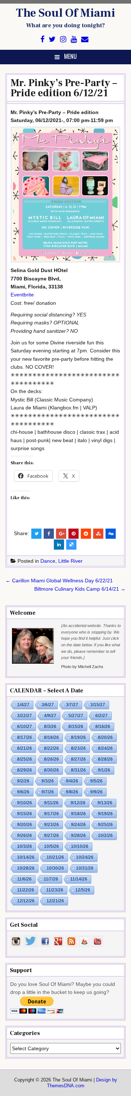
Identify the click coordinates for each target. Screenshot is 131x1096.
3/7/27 (72, 704)
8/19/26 (78, 737)
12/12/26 (26, 900)
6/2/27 (101, 715)
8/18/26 (51, 737)
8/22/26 (51, 748)
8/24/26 (105, 748)
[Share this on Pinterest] (73, 534)
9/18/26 (78, 813)
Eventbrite (22, 295)
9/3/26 (47, 781)
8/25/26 (24, 759)
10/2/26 (105, 835)
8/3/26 (50, 726)
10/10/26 (79, 846)
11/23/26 (54, 890)
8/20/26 (105, 737)
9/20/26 (24, 824)
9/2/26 (23, 781)
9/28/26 (78, 835)
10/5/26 (51, 846)
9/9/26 (96, 791)
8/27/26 (78, 759)
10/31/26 (85, 868)
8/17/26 (24, 737)
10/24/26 (85, 857)
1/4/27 (23, 704)
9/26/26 (24, 835)
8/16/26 (102, 726)
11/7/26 (51, 879)
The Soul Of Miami (65, 13)
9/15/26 (24, 813)
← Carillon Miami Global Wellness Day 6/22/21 (59, 580)
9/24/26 (78, 824)
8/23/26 (78, 748)
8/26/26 (51, 759)
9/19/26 (105, 813)
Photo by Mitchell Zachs (82, 666)
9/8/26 (72, 791)
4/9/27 (50, 715)
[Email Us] (84, 39)
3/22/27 (24, 715)
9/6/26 (23, 791)
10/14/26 (26, 857)
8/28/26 (105, 759)
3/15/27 (97, 704)
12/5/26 (82, 890)
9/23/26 (51, 824)
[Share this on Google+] (61, 534)
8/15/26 (75, 726)
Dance (47, 561)
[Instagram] (63, 39)
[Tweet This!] (36, 534)
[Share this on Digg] (111, 534)
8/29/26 (24, 770)
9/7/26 (47, 791)
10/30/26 (55, 868)
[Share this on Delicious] (71, 544)
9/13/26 (105, 802)
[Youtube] (74, 39)
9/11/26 (51, 802)
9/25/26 (105, 824)
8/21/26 (24, 748)
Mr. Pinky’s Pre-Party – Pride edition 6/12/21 (64, 88)
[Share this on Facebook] (49, 534)
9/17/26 (51, 813)
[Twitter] (52, 39)
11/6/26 (24, 879)
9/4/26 (72, 781)
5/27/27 (75, 715)
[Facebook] (42, 39)
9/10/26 (24, 802)
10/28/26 (26, 868)
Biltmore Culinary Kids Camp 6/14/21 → (80, 589)
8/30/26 (51, 770)
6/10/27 (24, 726)
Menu (70, 56)
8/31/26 (78, 770)
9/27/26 (51, 835)
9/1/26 (104, 770)
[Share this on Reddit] (86, 534)
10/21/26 (55, 857)
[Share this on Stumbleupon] (98, 534)
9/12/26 (78, 802)
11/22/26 (25, 890)
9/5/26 (96, 781)
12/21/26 (55, 900)
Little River (70, 561)
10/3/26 (24, 846)
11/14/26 (78, 879)
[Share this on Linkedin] (59, 544)
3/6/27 (47, 704)
